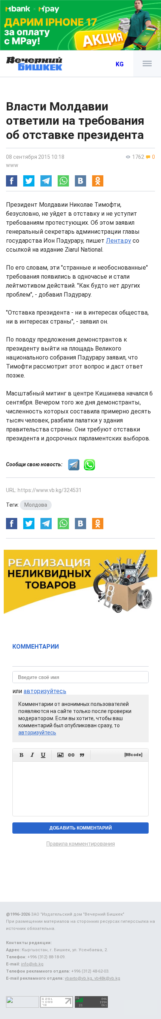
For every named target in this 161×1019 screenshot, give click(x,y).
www (12, 165)
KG (120, 64)
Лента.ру (118, 240)
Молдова (35, 505)
